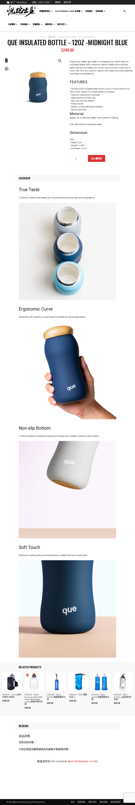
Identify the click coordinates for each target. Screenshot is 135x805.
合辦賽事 (11, 24)
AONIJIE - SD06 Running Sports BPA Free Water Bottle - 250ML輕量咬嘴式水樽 (34, 699)
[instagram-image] (17, 782)
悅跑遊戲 (99, 11)
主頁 (72, 802)
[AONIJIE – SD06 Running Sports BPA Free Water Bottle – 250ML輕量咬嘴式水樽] (34, 681)
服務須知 (48, 24)
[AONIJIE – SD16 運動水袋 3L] (78, 681)
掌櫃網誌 (36, 24)
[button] (124, 11)
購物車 (58, 2)
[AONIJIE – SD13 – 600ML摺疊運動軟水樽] (56, 681)
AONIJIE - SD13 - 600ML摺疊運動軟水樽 (56, 697)
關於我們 (61, 24)
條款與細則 (116, 802)
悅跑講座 (24, 24)
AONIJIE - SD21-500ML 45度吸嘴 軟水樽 (122, 697)
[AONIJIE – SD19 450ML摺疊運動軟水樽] (100, 681)
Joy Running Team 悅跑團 (67, 11)
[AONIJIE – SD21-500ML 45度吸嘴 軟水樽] (123, 681)
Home (42, 37)
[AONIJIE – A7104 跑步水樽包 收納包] (11, 681)
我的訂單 (67, 2)
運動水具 (51, 37)
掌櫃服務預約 (44, 11)
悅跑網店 (89, 11)
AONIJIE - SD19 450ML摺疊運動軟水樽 (100, 697)
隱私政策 (104, 802)
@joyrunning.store (83, 761)
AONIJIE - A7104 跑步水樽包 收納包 (11, 695)
